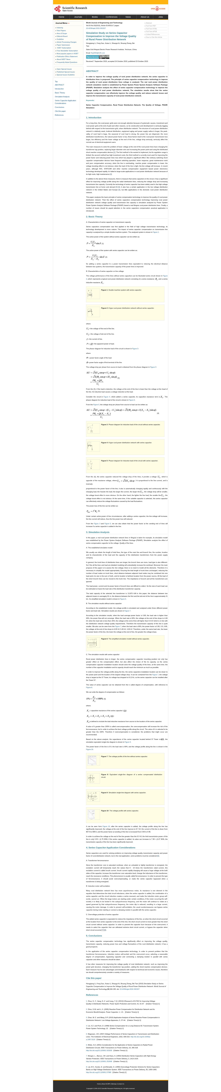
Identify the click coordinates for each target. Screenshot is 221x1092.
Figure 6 (123, 599)
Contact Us (120, 1084)
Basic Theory (60, 93)
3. (86, 1017)
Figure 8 (89, 687)
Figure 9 (128, 742)
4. (86, 1026)
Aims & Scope (61, 33)
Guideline (59, 39)
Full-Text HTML (151, 29)
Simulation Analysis (62, 97)
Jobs (160, 17)
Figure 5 (132, 400)
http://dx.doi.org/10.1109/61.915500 (99, 1050)
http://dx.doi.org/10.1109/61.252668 (99, 1061)
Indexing (59, 28)
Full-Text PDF (150, 26)
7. (86, 1056)
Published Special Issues (65, 72)
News (128, 17)
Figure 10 (89, 749)
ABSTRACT (59, 85)
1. (86, 1001)
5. (86, 1034)
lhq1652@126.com (98, 53)
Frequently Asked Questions (66, 62)
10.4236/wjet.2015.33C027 (96, 28)
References (59, 115)
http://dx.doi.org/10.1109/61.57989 (98, 1072)
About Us (145, 17)
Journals (78, 17)
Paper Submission (62, 45)
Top (56, 81)
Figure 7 (127, 611)
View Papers (60, 30)
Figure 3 (135, 349)
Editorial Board (61, 36)
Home (61, 17)
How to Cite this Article (153, 37)
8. (86, 1067)
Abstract (148, 23)
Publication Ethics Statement (66, 56)
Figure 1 (156, 232)
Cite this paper (60, 111)
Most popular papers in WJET (66, 53)
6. (86, 1045)
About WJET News (62, 59)
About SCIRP (106, 1084)
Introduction (59, 89)
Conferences (111, 17)
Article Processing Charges (65, 42)
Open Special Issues (63, 69)
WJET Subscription (63, 48)
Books (95, 17)
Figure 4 (107, 397)
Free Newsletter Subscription (66, 51)
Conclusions (59, 107)
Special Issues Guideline (65, 75)
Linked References (152, 34)
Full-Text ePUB (151, 31)
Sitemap (113, 1084)
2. (86, 1009)
